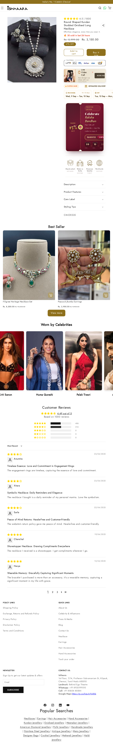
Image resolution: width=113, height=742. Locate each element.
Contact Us (64, 630)
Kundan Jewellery (33, 722)
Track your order (66, 659)
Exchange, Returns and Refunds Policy (21, 613)
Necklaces (29, 718)
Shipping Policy (10, 607)
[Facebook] (45, 705)
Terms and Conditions (13, 630)
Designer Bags (31, 735)
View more (56, 313)
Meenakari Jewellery (77, 722)
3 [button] (57, 592)
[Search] (100, 8)
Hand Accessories (67, 653)
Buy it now (96, 53)
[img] (14, 454)
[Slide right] (105, 249)
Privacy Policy (9, 619)
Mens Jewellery (81, 731)
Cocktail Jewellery (50, 735)
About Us (63, 607)
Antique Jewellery (61, 731)
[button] (2, 8)
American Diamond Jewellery (35, 727)
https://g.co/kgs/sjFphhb (84, 693)
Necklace (63, 636)
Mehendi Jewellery (72, 735)
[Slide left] (7, 249)
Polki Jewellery (61, 727)
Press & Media (65, 619)
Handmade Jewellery (82, 727)
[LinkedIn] (60, 705)
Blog (61, 624)
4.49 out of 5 (64, 413)
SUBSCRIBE (13, 689)
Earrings (63, 642)
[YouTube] (68, 705)
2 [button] (52, 592)
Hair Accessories (67, 647)
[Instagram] (52, 705)
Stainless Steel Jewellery (37, 731)
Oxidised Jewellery (54, 722)
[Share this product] (103, 25)
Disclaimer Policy (11, 624)
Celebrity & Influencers (69, 613)
